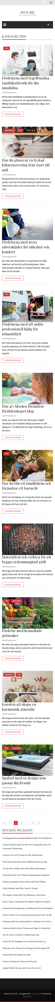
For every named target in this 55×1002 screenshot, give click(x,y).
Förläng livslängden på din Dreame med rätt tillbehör (24, 882)
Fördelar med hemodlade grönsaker (17, 955)
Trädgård (17, 601)
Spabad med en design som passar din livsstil (24, 780)
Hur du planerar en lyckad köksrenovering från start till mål (26, 165)
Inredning (9, 675)
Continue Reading (12, 114)
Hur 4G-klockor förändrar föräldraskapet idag (23, 408)
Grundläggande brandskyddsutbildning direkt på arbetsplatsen (27, 838)
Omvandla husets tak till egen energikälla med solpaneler (26, 875)
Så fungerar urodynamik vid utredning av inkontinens (24, 895)
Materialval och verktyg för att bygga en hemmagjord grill (26, 559)
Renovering (9, 130)
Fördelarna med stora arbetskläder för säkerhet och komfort (25, 247)
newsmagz (35, 993)
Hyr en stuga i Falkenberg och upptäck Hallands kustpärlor (26, 902)
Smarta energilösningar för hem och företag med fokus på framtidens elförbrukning (27, 847)
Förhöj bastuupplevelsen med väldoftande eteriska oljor (25, 862)
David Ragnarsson (9, 92)
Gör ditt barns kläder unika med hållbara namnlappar (24, 869)
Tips (6, 48)
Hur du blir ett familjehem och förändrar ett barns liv (26, 485)
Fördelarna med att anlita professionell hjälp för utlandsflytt (22, 329)
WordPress (27, 996)
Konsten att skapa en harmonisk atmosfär (19, 706)
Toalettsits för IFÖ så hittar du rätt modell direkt (22, 855)
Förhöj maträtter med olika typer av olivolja (20, 888)
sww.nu (27, 12)
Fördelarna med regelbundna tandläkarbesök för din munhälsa (25, 83)
